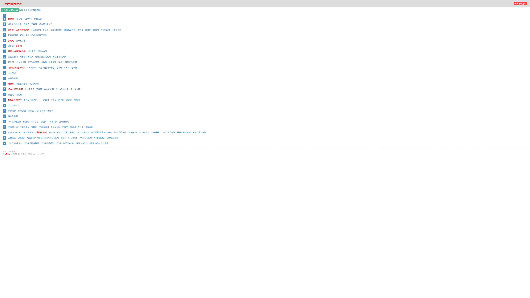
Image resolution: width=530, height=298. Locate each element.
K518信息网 (21, 62)
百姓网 (88, 29)
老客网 (74, 67)
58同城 (31, 110)
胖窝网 (11, 83)
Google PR (132, 132)
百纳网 (96, 29)
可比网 (11, 62)
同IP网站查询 (99, 137)
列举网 (59, 67)
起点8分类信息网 (15, 89)
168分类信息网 (14, 121)
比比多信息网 (56, 29)
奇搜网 (39, 89)
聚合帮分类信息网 (43, 56)
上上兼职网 (44, 100)
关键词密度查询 (184, 132)
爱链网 (34, 24)
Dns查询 (21, 137)
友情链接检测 (41, 132)
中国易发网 (24, 127)
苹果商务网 (34, 83)
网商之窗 (22, 110)
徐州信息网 (13, 116)
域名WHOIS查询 (51, 137)
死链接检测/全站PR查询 (101, 132)
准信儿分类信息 (15, 24)
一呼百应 (35, 121)
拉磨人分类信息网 (46, 67)
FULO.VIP (28, 18)
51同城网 (12, 110)
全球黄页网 (29, 89)
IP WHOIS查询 (85, 137)
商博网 (34, 100)
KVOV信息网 (33, 62)
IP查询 (63, 137)
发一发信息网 (21, 40)
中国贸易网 (44, 127)
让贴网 (19, 94)
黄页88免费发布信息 (17, 51)
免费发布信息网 (59, 56)
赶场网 (11, 45)
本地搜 (80, 29)
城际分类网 (24, 35)
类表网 (66, 67)
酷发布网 (38, 18)
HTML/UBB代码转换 (65, 143)
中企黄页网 (55, 127)
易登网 (43, 121)
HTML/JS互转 (81, 143)
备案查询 (12, 137)
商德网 (53, 100)
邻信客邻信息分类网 (17, 67)
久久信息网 (13, 56)
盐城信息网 (64, 121)
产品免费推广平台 (39, 35)
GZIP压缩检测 (83, 132)
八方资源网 (36, 29)
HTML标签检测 (47, 143)
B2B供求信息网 (22, 29)
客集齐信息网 (71, 62)
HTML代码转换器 (31, 143)
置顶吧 (81, 127)
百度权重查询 (27, 132)
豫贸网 (26, 121)
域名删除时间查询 (35, 137)
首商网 (26, 100)
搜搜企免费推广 (15, 100)
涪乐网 (19, 18)
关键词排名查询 (199, 132)
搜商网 (77, 100)
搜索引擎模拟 (69, 132)
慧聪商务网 (42, 51)
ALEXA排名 (144, 132)
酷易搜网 (52, 62)
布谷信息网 (116, 29)
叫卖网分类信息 (26, 56)
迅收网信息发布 (46, 24)
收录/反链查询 (120, 132)
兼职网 (11, 29)
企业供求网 (75, 89)
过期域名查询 (113, 137)
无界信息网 (40, 110)
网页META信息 (55, 132)
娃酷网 (44, 62)
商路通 (69, 100)
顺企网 (61, 100)
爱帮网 (26, 24)
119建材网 (52, 121)
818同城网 (105, 29)
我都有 (50, 110)
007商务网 (32, 67)
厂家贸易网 (13, 35)
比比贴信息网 (69, 29)
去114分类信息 (62, 89)
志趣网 (34, 127)
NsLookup (72, 137)
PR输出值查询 (169, 132)
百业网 (45, 29)
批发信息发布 (21, 83)
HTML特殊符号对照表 (98, 143)
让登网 (11, 94)
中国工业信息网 (69, 127)
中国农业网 (13, 127)
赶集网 (19, 45)
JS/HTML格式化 (15, 143)
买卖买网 (12, 72)
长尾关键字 (156, 132)
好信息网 (31, 51)
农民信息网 (13, 78)
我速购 (11, 40)
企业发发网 (49, 89)
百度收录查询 (14, 132)
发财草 (11, 18)
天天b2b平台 (13, 105)
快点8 (60, 62)
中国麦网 (89, 127)
